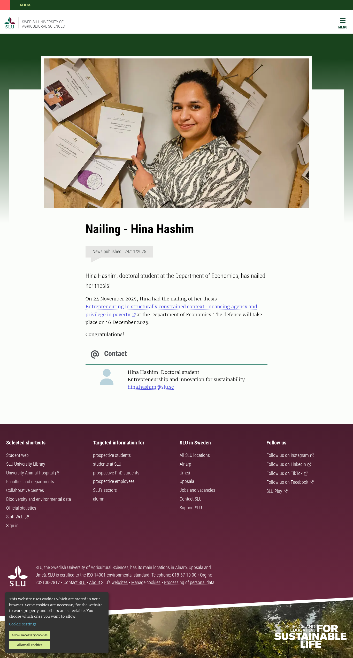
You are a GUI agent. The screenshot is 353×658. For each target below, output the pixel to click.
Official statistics (21, 508)
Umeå (185, 472)
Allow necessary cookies (30, 635)
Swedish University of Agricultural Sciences (43, 24)
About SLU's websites (108, 582)
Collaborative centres (25, 490)
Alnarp (185, 464)
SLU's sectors (105, 490)
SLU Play (274, 491)
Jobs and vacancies (197, 490)
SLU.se (25, 5)
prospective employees (114, 481)
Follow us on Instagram (287, 455)
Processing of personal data (189, 582)
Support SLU (191, 507)
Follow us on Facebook (287, 482)
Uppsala (187, 481)
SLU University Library (25, 464)
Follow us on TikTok (284, 473)
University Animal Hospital (30, 472)
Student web (17, 455)
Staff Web (15, 516)
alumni (99, 499)
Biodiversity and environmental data (38, 499)
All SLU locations (195, 455)
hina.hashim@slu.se (151, 387)
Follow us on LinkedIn (286, 464)
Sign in (12, 525)
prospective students (112, 455)
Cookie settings (22, 624)
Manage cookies (145, 582)
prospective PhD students (116, 472)
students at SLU (107, 464)
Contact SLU (191, 499)
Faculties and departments (30, 481)
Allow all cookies (29, 645)
